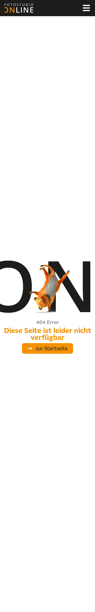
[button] (47, 348)
